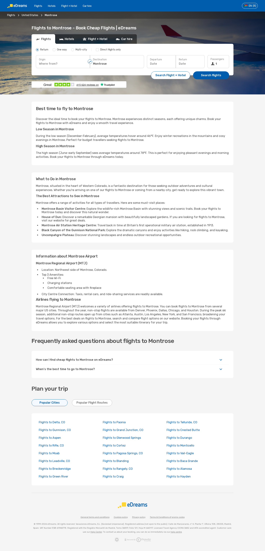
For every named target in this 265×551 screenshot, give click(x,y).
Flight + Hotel (69, 6)
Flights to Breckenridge (55, 468)
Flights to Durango (179, 437)
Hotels (52, 6)
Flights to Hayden (179, 476)
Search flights (211, 75)
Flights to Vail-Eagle (180, 453)
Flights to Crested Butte (183, 430)
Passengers (217, 59)
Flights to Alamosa (179, 468)
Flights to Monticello (180, 445)
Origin (42, 59)
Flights (38, 6)
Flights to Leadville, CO (54, 461)
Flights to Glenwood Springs (122, 437)
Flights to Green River (53, 476)
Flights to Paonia (114, 422)
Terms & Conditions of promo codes (167, 517)
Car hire (87, 6)
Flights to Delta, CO (52, 422)
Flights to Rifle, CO (51, 445)
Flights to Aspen (50, 437)
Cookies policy (121, 517)
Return (183, 59)
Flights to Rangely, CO (118, 468)
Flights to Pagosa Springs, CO (123, 453)
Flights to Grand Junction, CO (123, 430)
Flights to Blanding (116, 461)
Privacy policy (138, 517)
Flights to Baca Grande (182, 461)
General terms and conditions (95, 517)
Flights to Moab (49, 453)
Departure (156, 59)
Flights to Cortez (114, 445)
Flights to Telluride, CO (182, 422)
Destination (100, 59)
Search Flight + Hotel (170, 75)
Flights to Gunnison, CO (55, 430)
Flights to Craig (113, 476)
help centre (176, 532)
